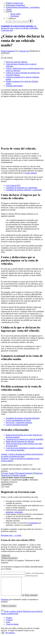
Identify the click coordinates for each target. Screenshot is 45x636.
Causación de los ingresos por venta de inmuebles (24, 439)
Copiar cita (5, 555)
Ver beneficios (7, 484)
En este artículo (7, 58)
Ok (3, 633)
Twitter (11, 473)
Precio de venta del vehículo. (17, 62)
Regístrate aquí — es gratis (11, 535)
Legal (8, 622)
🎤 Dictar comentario (29, 595)
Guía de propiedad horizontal (17, 425)
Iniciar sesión (16, 14)
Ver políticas (10, 633)
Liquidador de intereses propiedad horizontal (22, 418)
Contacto (9, 620)
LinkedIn (22, 475)
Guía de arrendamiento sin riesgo (18, 420)
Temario (9, 618)
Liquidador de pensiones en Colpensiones (21, 188)
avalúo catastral (31, 173)
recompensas (33, 523)
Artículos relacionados (14, 86)
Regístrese (5, 599)
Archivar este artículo (9, 558)
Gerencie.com (23, 51)
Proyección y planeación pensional (19, 422)
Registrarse (15, 16)
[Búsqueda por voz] (30, 21)
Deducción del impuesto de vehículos (20, 441)
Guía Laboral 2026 (13, 185)
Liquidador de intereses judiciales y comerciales (24, 190)
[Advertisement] (22, 122)
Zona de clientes (12, 624)
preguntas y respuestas (14, 512)
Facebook (28, 473)
